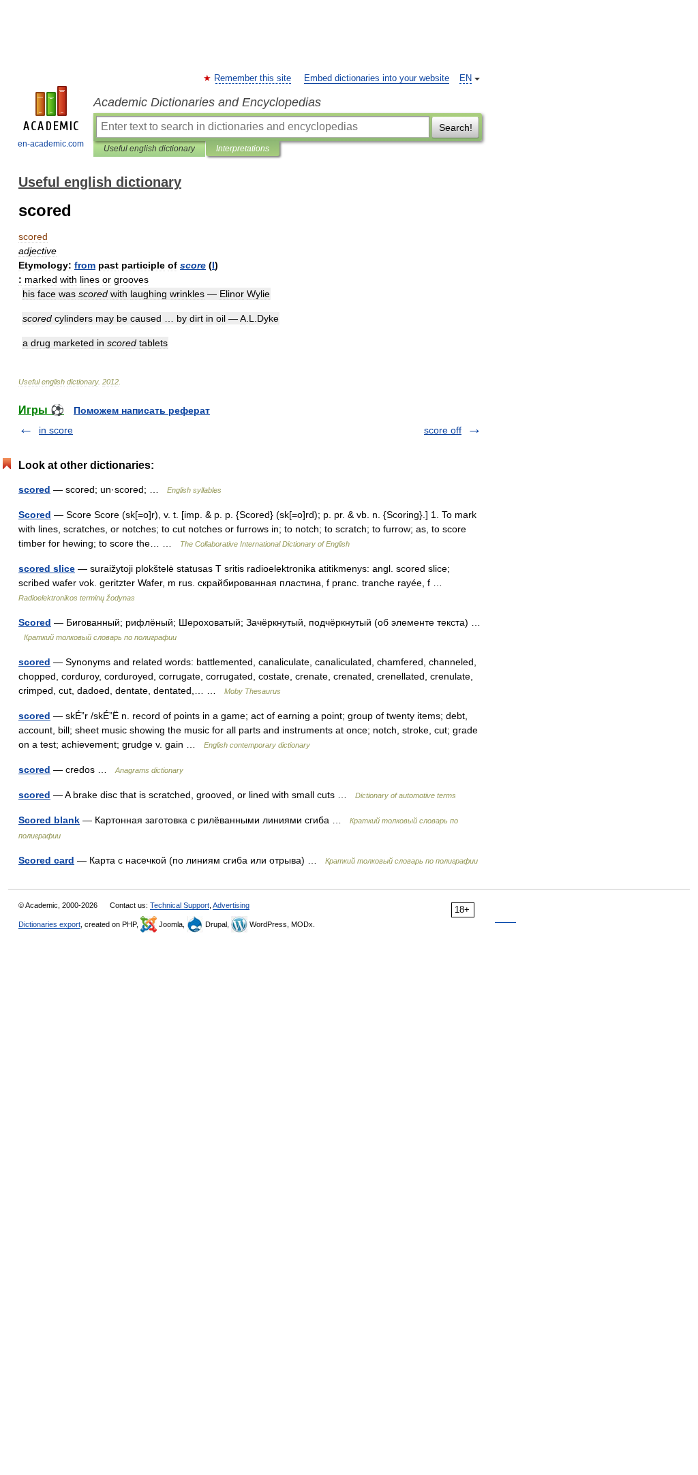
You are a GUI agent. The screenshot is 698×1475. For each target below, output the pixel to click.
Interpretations (242, 148)
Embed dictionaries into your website (376, 78)
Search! (455, 127)
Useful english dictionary (149, 148)
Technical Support (179, 905)
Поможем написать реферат (142, 410)
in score (56, 430)
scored (34, 489)
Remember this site (253, 78)
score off (442, 430)
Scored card (46, 860)
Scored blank (49, 820)
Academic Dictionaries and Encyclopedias (207, 102)
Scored (34, 514)
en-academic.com (51, 144)
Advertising (231, 905)
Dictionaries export (49, 924)
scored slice (46, 568)
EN (465, 78)
